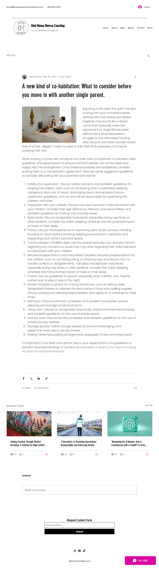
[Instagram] (74, 550)
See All (148, 405)
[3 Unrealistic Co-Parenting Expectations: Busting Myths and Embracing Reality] (79, 423)
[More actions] (135, 77)
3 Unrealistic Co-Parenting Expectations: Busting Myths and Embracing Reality (79, 443)
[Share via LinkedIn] (38, 378)
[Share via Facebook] (23, 378)
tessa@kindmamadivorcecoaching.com (25, 7)
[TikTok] (84, 550)
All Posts (11, 55)
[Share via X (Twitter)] (31, 378)
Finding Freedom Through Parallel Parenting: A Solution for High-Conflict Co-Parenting (27, 443)
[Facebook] (79, 550)
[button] (148, 55)
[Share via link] (46, 378)
